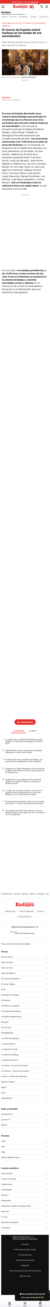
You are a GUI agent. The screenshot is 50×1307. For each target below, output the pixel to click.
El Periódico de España (10, 1006)
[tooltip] (32, 1295)
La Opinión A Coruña (9, 1049)
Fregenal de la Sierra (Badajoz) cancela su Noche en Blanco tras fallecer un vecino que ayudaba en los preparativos (25, 770)
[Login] (46, 6)
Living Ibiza (5, 1228)
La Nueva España (8, 1044)
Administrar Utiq (25, 1276)
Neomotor (5, 1211)
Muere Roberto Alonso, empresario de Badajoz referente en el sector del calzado (23, 751)
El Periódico (5, 1000)
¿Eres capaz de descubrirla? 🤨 (32, 1297)
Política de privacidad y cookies (25, 1249)
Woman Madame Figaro (10, 1157)
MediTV (4, 1125)
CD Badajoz (23, 17)
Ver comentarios (25, 722)
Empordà (4, 1022)
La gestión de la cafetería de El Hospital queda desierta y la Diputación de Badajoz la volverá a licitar (24, 741)
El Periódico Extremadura (11, 1011)
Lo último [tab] (33, 731)
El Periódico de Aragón (10, 995)
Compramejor (6, 1190)
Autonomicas (44, 17)
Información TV (7, 1114)
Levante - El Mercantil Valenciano (14, 1076)
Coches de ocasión (8, 1179)
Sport (3, 1093)
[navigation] (25, 1304)
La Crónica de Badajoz (10, 1038)
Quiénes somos (10, 911)
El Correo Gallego (8, 984)
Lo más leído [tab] (18, 731)
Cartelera (33, 17)
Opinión (4, 17)
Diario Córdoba (7, 962)
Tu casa (4, 1217)
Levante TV (5, 1120)
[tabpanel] (25, 778)
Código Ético (25, 1265)
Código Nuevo (7, 1184)
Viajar (3, 1152)
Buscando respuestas (9, 1222)
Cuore (3, 1141)
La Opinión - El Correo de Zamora (14, 1065)
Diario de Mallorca (8, 973)
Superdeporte (6, 1098)
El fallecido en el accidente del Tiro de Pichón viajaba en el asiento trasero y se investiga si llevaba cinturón (23, 781)
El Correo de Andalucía (10, 979)
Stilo (3, 1146)
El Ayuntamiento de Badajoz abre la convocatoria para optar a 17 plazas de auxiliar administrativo (24, 802)
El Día (3, 989)
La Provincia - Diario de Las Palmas (15, 1071)
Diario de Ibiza (7, 968)
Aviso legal (25, 1244)
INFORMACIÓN (7, 1033)
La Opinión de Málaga (10, 1055)
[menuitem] (9, 1304)
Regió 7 (4, 1087)
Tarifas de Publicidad (26, 911)
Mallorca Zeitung (7, 1082)
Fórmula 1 (5, 1195)
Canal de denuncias (24, 916)
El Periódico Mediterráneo (11, 1017)
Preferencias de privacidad (25, 1260)
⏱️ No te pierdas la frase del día (32, 1294)
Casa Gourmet (6, 1173)
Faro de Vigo (6, 1027)
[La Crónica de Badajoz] (25, 904)
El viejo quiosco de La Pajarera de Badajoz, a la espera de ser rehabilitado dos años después (24, 760)
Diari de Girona (7, 957)
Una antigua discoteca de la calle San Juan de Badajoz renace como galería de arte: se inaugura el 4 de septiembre (25, 812)
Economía (13, 17)
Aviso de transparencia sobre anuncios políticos (25, 1271)
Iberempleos (6, 1200)
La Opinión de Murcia (9, 1060)
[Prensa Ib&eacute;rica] (25, 933)
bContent (40, 911)
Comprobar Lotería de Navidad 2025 (16, 1206)
